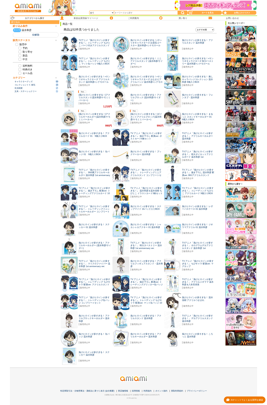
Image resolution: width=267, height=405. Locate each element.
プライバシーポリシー (197, 391)
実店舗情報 (123, 391)
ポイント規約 (161, 391)
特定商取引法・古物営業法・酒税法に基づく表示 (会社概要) (87, 391)
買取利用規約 (177, 391)
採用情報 (136, 391)
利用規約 (148, 391)
